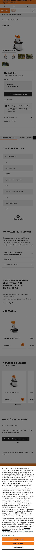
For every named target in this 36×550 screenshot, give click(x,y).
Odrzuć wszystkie (18, 543)
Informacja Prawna (8, 535)
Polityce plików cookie (25, 532)
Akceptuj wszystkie (18, 539)
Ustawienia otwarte (18, 547)
